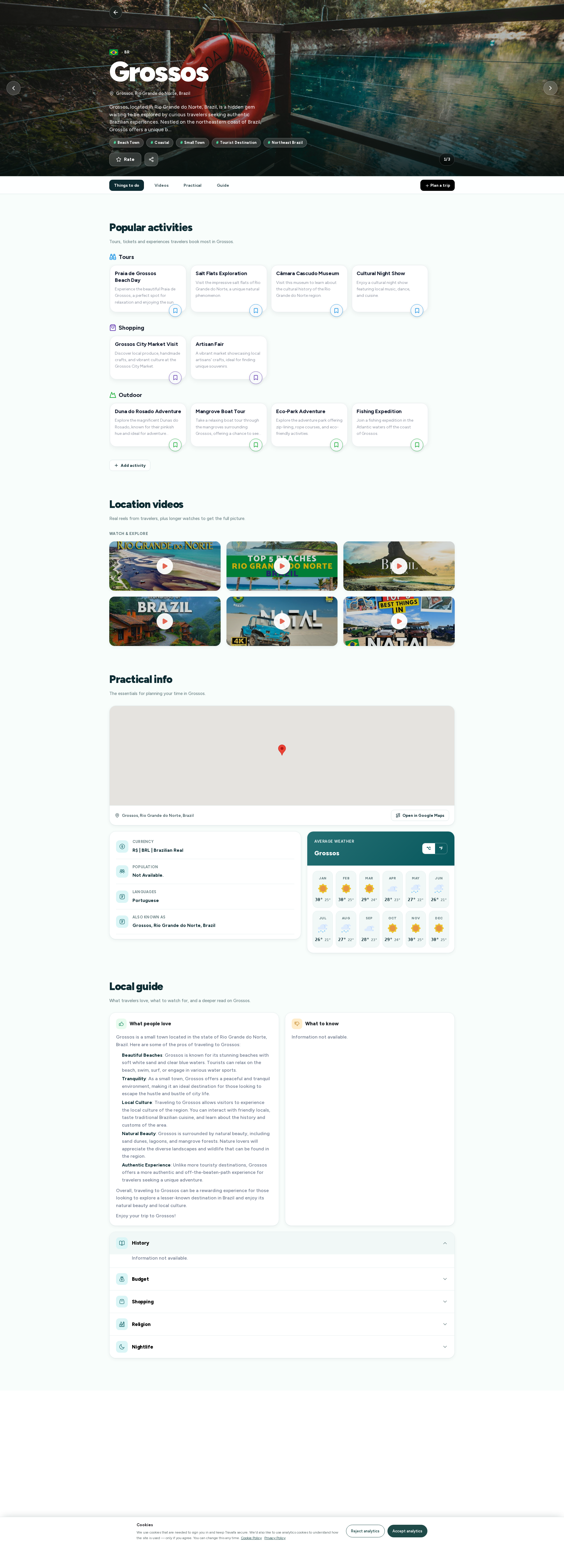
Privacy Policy (275, 1538)
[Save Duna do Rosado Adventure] (175, 445)
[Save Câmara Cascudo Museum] (336, 310)
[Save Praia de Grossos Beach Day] (175, 310)
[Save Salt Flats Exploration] (255, 310)
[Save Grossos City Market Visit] (175, 377)
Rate (129, 159)
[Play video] (165, 566)
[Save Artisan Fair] (255, 377)
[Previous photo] (13, 88)
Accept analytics (407, 1531)
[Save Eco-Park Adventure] (336, 445)
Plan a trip (439, 185)
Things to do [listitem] (126, 185)
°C (429, 848)
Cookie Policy (251, 1538)
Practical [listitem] (193, 185)
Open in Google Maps (423, 815)
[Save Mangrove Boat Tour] (255, 445)
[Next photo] (550, 88)
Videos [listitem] (161, 185)
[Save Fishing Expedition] (417, 445)
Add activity (133, 465)
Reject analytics (365, 1531)
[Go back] (115, 12)
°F (441, 848)
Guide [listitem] (223, 185)
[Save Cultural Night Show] (417, 310)
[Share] (151, 159)
